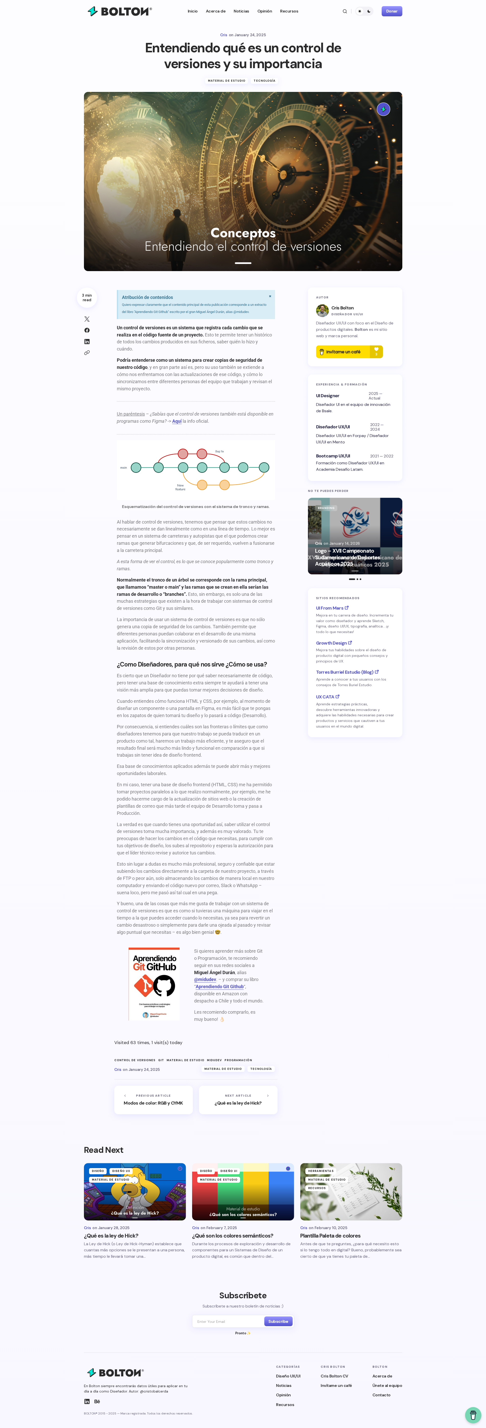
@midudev (205, 979)
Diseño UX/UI (288, 1376)
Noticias (283, 1385)
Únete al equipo (387, 1385)
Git (161, 1060)
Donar (392, 11)
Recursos (317, 1188)
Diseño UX (121, 1171)
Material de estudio (227, 80)
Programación (238, 1060)
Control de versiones (135, 1060)
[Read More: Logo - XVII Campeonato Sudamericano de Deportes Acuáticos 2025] (355, 536)
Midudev (214, 1060)
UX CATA (325, 697)
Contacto (381, 1395)
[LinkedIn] (87, 1401)
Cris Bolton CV (334, 1376)
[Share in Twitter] (87, 319)
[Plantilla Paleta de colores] (351, 1191)
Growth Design (331, 643)
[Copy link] (87, 352)
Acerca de (382, 1376)
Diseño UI (228, 1171)
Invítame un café (336, 1385)
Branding (326, 508)
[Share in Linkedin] (87, 341)
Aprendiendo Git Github (220, 986)
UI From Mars (329, 608)
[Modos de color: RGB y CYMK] (153, 1100)
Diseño (98, 1171)
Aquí (177, 421)
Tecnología (265, 80)
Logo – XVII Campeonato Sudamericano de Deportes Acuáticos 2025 (347, 557)
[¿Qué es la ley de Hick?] (238, 1100)
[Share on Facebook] (87, 330)
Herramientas (321, 1171)
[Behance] (97, 1401)
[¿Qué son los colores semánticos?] (243, 1191)
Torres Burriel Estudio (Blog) (344, 672)
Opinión (283, 1395)
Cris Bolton (342, 308)
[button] (345, 11)
